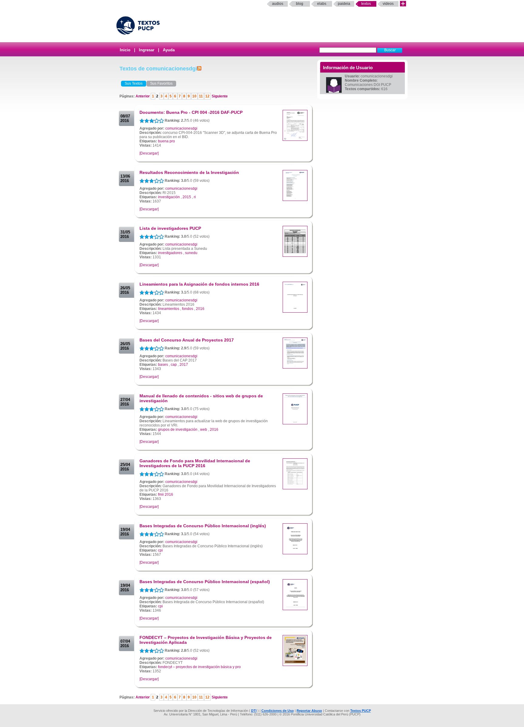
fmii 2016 (165, 494)
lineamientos (168, 309)
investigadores (170, 253)
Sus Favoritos (161, 83)
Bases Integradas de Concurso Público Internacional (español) (204, 581)
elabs (321, 4)
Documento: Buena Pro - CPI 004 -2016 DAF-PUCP (191, 112)
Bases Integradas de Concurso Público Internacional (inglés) (202, 525)
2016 (200, 309)
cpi (160, 550)
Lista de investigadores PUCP (170, 228)
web (203, 429)
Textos (366, 4)
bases (163, 364)
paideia (344, 4)
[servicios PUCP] (403, 4)
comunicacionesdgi (181, 128)
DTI (254, 710)
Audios (277, 4)
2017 (184, 364)
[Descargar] (149, 153)
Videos (388, 4)
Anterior (143, 96)
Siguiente (219, 96)
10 (194, 96)
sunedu (191, 253)
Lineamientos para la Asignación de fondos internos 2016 (199, 284)
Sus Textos (134, 83)
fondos (187, 309)
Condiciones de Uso (277, 710)
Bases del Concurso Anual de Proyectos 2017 (186, 340)
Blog (299, 4)
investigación (169, 197)
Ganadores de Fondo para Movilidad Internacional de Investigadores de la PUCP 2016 (194, 463)
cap (174, 364)
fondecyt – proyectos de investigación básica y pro (199, 667)
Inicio (125, 50)
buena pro (166, 141)
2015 (187, 197)
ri (195, 197)
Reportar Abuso (309, 710)
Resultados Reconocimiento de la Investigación (189, 172)
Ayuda (169, 50)
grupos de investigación (177, 429)
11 (201, 96)
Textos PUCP (360, 710)
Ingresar (146, 50)
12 (207, 96)
